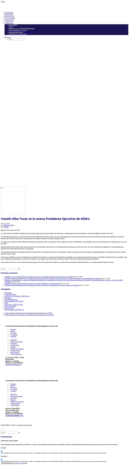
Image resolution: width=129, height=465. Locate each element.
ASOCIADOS (9, 20)
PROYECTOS (9, 16)
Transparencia (15, 345)
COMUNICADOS (8, 225)
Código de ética (15, 350)
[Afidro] (64, 5)
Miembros (14, 340)
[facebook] (2, 459)
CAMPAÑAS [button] (9, 23)
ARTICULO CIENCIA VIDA (14, 304)
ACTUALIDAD (10, 18)
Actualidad (14, 335)
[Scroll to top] (3, 429)
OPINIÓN (8, 298)
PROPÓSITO (9, 14)
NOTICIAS (8, 293)
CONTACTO (9, 21)
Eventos (13, 347)
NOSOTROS (9, 12)
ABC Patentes (15, 352)
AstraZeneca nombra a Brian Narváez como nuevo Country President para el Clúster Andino (32, 283)
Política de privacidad (17, 349)
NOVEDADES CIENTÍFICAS (14, 310)
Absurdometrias (20, 32)
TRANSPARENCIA (11, 299)
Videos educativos (16, 354)
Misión (13, 331)
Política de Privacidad (20, 463)
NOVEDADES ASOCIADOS (14, 301)
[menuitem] (66, 12)
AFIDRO (6, 227)
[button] (8, 37)
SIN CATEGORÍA (10, 306)
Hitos (6, 303)
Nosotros (13, 329)
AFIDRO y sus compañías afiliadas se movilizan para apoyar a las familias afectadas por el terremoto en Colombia (39, 277)
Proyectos (14, 333)
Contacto (13, 336)
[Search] (10, 269)
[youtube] (2, 451)
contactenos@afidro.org (13, 365)
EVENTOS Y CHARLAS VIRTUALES (17, 296)
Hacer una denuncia (17, 341)
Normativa (14, 343)
